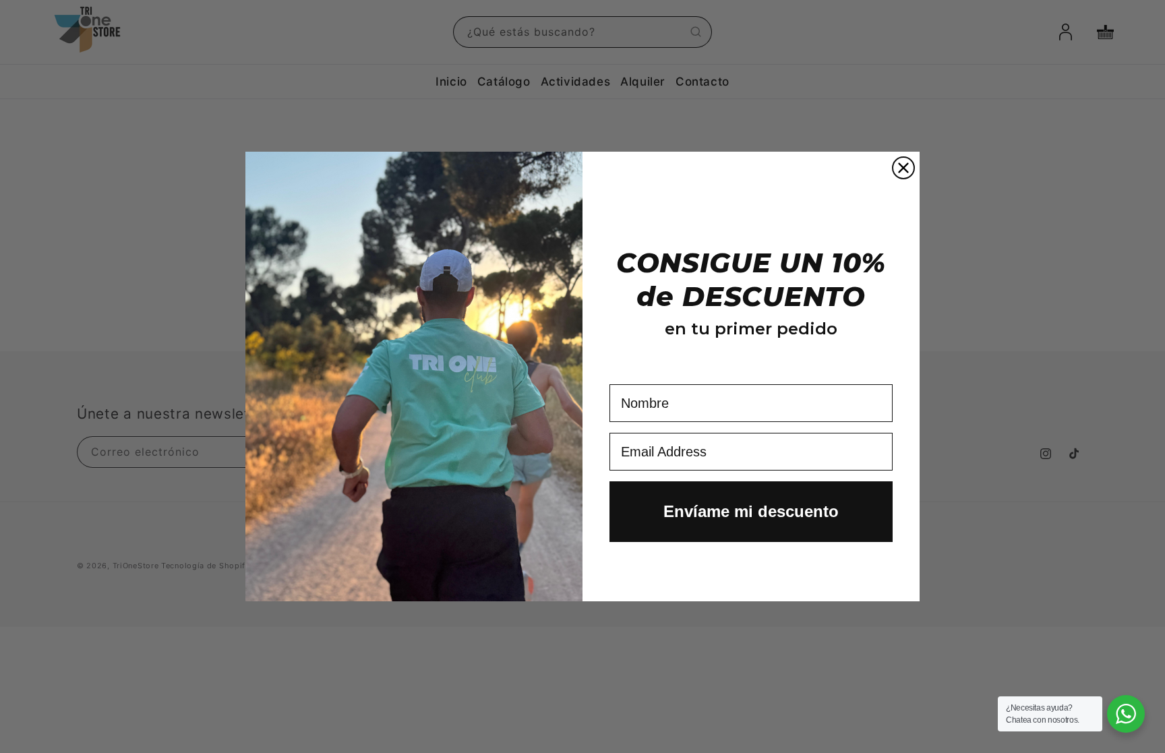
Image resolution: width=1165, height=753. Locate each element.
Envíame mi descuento (751, 511)
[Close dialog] (903, 168)
